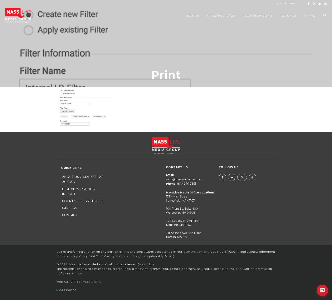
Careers (69, 208)
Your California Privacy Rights (78, 281)
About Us (193, 15)
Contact (310, 15)
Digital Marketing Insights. (78, 191)
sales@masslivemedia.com (184, 179)
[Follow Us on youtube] (252, 177)
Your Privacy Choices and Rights (120, 256)
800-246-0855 (286, 3)
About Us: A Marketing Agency (82, 179)
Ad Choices (67, 290)
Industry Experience (258, 15)
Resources (289, 15)
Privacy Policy (77, 256)
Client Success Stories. (83, 201)
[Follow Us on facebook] (222, 177)
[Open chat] (322, 290)
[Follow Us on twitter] (242, 177)
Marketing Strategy (221, 15)
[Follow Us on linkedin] (231, 177)
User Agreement (196, 251)
